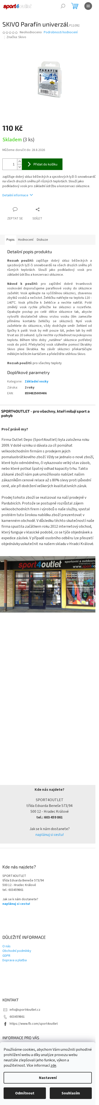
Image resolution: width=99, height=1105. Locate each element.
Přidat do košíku (45, 164)
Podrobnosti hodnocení (61, 32)
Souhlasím (71, 1093)
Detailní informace (15, 195)
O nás (6, 946)
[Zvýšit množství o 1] (19, 161)
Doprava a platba (14, 960)
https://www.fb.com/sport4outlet (34, 1023)
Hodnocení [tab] (25, 239)
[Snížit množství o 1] (19, 167)
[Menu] (88, 6)
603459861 (17, 1016)
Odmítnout (24, 1093)
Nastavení (48, 1077)
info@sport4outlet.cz (25, 1009)
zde (53, 1065)
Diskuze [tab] (42, 239)
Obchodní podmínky (16, 951)
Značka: (16, 37)
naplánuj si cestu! (49, 834)
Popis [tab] (10, 239)
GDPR (6, 956)
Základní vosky (36, 381)
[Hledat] (63, 6)
